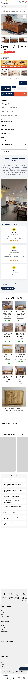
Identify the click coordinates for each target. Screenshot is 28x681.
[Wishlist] (23, 2)
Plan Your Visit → (8, 288)
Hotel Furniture (4, 629)
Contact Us (3, 660)
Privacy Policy (4, 633)
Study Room (4, 651)
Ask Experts (3, 662)
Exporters (3, 625)
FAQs (2, 664)
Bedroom (3, 646)
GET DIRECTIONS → (14, 240)
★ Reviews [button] (5, 675)
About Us (3, 608)
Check (23, 83)
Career (2, 610)
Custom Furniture (5, 623)
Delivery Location (5, 631)
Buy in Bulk (3, 627)
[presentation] (2, 39)
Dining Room (4, 647)
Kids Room (3, 649)
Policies (2, 666)
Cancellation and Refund (6, 636)
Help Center (3, 659)
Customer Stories (5, 616)
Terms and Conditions (6, 635)
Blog (2, 614)
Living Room (4, 644)
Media (2, 612)
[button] (4, 53)
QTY (14, 87)
